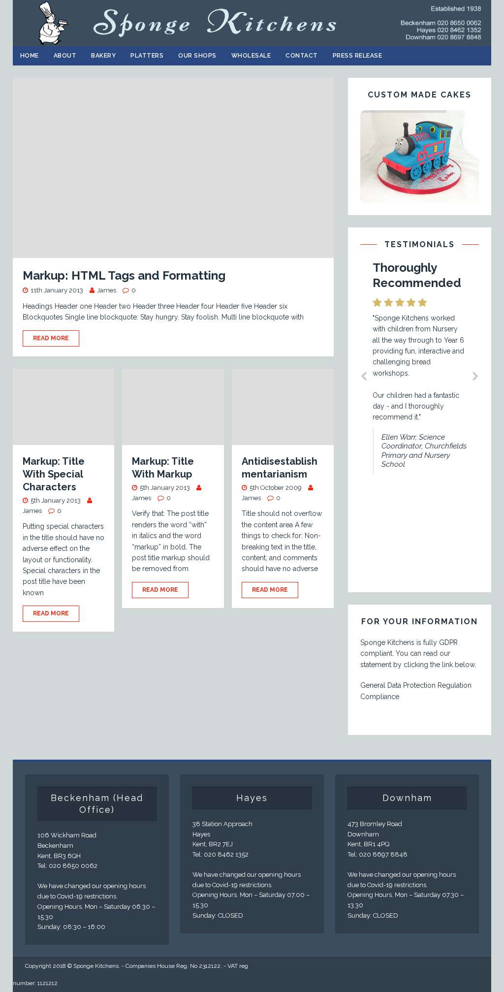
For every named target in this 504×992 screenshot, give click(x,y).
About (65, 55)
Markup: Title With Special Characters (54, 474)
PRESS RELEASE (357, 55)
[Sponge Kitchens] (252, 40)
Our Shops (197, 55)
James (106, 290)
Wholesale (251, 55)
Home (29, 55)
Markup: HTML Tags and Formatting (124, 275)
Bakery (103, 55)
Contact (301, 55)
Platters (146, 55)
